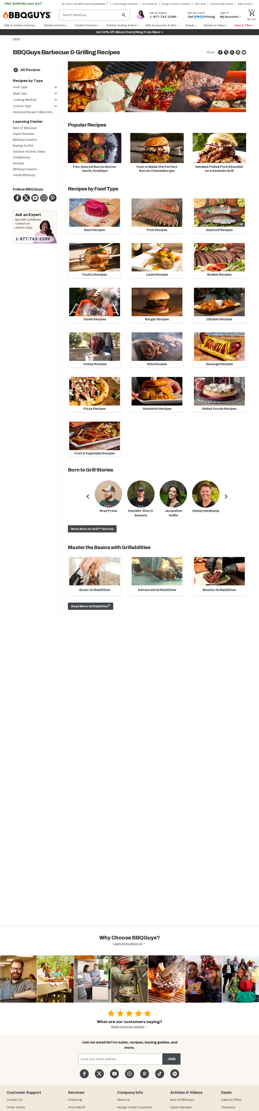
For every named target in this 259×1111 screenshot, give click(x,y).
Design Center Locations (176, 3)
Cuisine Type (22, 106)
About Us (123, 1100)
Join (171, 1059)
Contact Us (14, 1100)
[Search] (124, 15)
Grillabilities (21, 157)
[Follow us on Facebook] (84, 1073)
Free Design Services (125, 3)
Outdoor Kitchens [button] (54, 25)
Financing (75, 1100)
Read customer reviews (127, 1027)
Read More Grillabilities (90, 606)
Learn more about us (127, 944)
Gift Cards (200, 3)
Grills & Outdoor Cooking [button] (19, 25)
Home (16, 39)
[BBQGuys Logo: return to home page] (29, 15)
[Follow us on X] (99, 1073)
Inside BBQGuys (24, 175)
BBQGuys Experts (25, 140)
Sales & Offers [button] (243, 25)
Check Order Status (221, 3)
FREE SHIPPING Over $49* (24, 4)
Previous (87, 500)
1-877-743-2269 (32, 239)
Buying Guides (23, 146)
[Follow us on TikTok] (159, 1073)
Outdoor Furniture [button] (86, 25)
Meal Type (20, 94)
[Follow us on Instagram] (129, 1073)
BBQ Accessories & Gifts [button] (161, 25)
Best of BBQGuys (25, 128)
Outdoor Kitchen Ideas (29, 152)
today (28, 227)
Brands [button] (190, 25)
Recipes (18, 163)
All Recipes (30, 70)
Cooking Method (24, 100)
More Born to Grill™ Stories (92, 529)
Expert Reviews (23, 134)
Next (226, 500)
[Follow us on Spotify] (174, 1073)
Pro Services (149, 3)
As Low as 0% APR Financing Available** (85, 3)
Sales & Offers (231, 1100)
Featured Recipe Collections (33, 112)
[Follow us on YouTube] (114, 1073)
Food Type (20, 87)
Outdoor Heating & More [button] (121, 25)
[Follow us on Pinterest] (144, 1073)
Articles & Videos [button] (214, 25)
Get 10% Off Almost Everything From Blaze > (129, 32)
